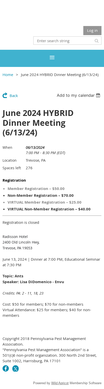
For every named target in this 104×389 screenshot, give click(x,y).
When (7, 147)
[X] (15, 368)
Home (8, 74)
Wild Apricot (60, 383)
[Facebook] (6, 368)
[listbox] (79, 95)
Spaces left (12, 167)
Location (10, 160)
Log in (92, 30)
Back (14, 95)
